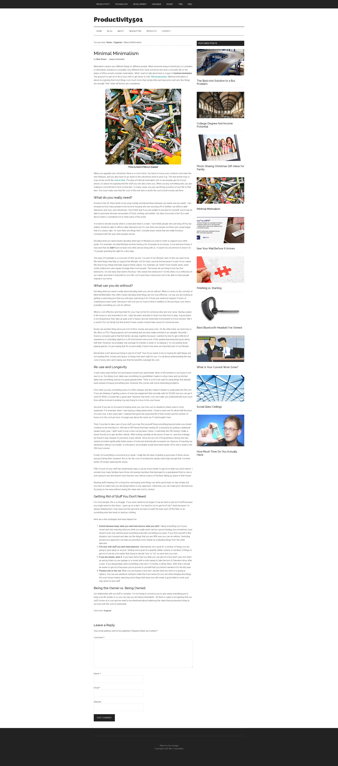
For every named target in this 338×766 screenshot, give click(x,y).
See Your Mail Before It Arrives (216, 248)
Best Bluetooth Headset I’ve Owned (219, 327)
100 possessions (159, 76)
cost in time (119, 180)
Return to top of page (169, 746)
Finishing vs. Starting (209, 288)
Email (97, 687)
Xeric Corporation (176, 749)
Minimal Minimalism (208, 208)
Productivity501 (118, 19)
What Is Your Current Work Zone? (217, 367)
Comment (99, 637)
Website (97, 702)
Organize (107, 611)
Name (97, 673)
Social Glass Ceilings (209, 406)
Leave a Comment (117, 59)
